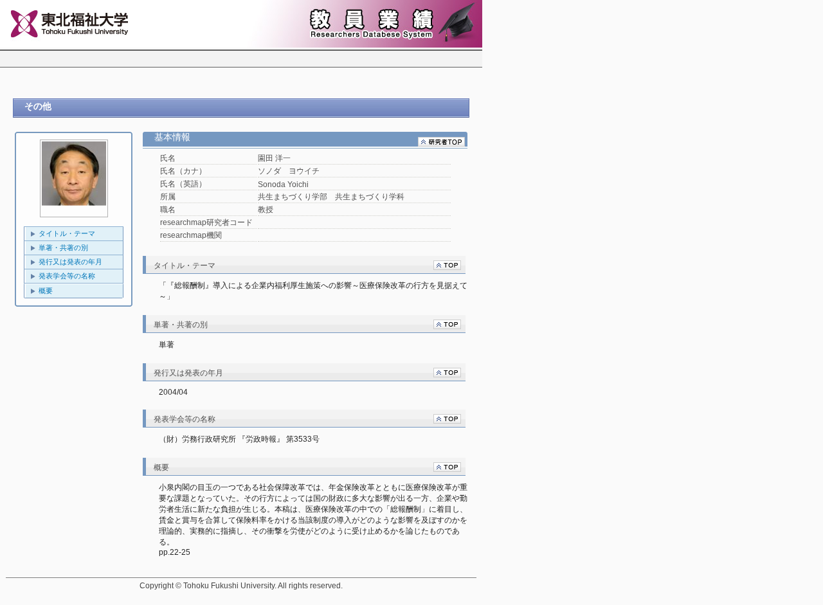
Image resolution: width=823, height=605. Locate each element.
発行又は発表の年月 (70, 262)
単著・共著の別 (63, 247)
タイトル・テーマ (67, 233)
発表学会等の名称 (67, 276)
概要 (46, 290)
